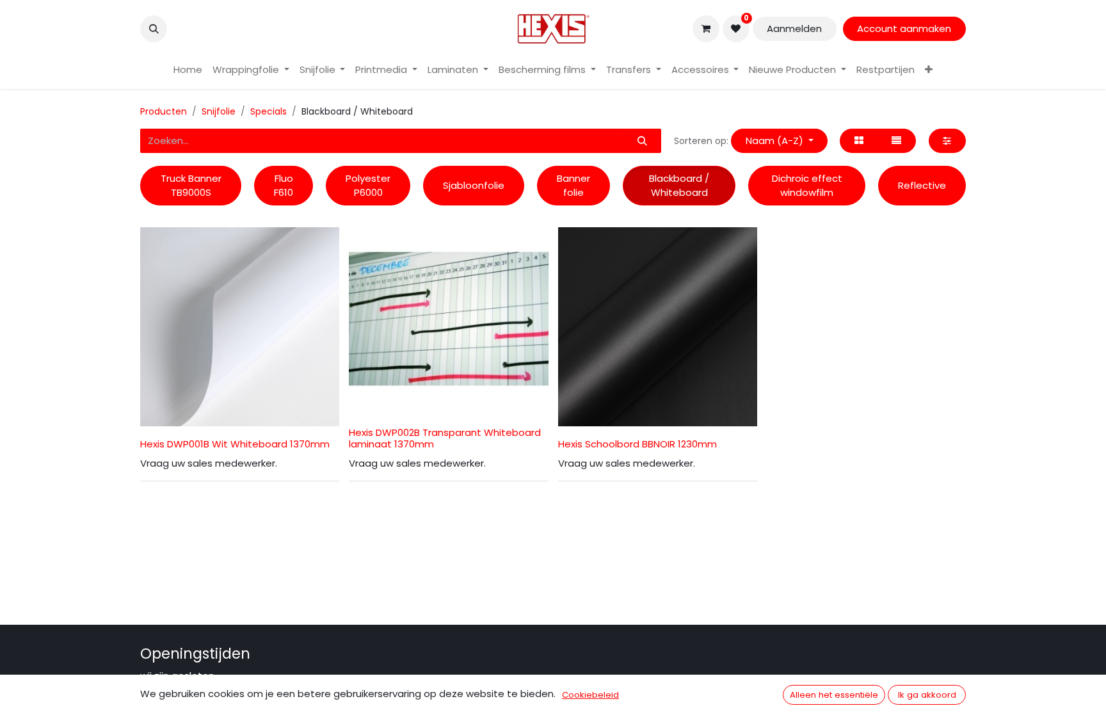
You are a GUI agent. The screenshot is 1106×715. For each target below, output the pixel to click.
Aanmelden (794, 28)
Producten (163, 111)
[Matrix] (859, 141)
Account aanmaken (904, 28)
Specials (268, 111)
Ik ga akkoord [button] (927, 695)
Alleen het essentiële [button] (834, 695)
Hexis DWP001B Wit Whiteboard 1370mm (235, 444)
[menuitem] (187, 70)
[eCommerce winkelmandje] (706, 28)
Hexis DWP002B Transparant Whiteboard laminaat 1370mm (445, 438)
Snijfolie (219, 111)
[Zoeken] (642, 141)
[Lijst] (897, 141)
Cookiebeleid (590, 695)
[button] (153, 28)
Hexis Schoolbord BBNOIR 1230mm (637, 444)
